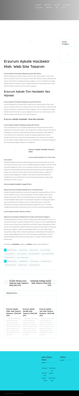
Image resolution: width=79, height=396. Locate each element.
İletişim (45, 380)
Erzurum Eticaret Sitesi (45, 250)
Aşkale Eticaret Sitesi (12, 250)
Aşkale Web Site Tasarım (46, 261)
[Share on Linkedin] (34, 272)
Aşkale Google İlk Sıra (23, 261)
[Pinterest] (18, 375)
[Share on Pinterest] (22, 272)
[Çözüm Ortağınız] (67, 54)
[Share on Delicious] (30, 272)
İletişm (30, 244)
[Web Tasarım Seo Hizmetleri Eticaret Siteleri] (19, 10)
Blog (52, 380)
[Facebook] (6, 375)
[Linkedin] (9, 375)
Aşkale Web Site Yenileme (10, 265)
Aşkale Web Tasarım (33, 250)
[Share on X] (17, 272)
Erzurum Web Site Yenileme (48, 253)
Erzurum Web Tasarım (10, 257)
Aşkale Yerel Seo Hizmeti (34, 265)
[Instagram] (12, 375)
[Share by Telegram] (42, 272)
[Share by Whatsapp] (38, 272)
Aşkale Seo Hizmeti (23, 250)
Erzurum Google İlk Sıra (10, 253)
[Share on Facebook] (13, 272)
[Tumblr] (15, 375)
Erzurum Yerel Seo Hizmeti (22, 257)
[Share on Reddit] (26, 272)
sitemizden (15, 244)
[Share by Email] (47, 272)
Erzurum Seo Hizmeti (21, 253)
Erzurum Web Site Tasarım (34, 253)
